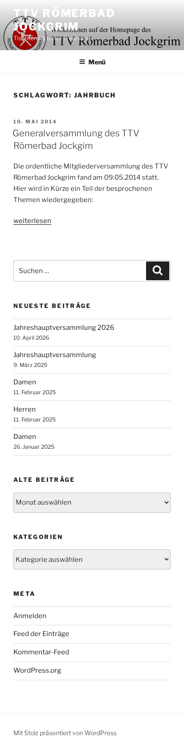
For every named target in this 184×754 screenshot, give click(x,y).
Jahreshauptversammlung (54, 355)
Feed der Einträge (41, 634)
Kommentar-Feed (41, 652)
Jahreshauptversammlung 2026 (63, 328)
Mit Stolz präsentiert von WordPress (65, 733)
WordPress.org (37, 670)
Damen (24, 382)
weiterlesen (32, 221)
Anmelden (29, 616)
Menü (96, 62)
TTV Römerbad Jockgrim (64, 20)
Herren (24, 409)
